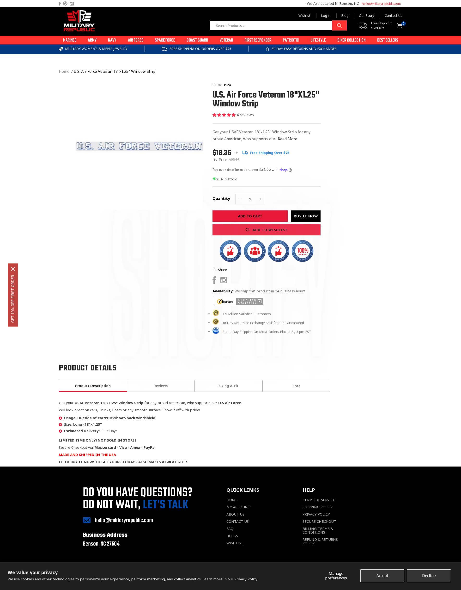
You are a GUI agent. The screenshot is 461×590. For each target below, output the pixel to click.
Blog (344, 15)
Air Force (135, 40)
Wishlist (304, 15)
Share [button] (222, 269)
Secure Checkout (319, 521)
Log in (326, 15)
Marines (69, 40)
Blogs (232, 536)
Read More (287, 138)
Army (92, 40)
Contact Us (393, 15)
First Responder (258, 40)
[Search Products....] (339, 25)
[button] (69, 40)
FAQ (229, 528)
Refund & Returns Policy (320, 541)
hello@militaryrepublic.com (381, 3)
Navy (112, 40)
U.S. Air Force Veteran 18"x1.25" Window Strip (115, 71)
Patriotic (291, 40)
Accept (382, 575)
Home (64, 71)
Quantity (221, 198)
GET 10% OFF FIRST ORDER (13, 299)
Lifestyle (318, 40)
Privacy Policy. (246, 579)
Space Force (165, 40)
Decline (429, 575)
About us (235, 514)
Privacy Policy (316, 514)
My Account (238, 507)
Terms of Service (319, 500)
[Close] (13, 269)
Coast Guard (197, 40)
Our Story (366, 15)
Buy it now (306, 216)
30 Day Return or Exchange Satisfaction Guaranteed (263, 322)
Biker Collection (351, 40)
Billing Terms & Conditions (318, 530)
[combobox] (278, 25)
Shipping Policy (318, 507)
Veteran (226, 40)
